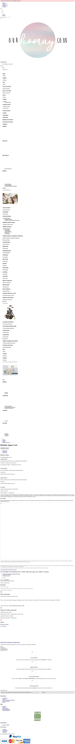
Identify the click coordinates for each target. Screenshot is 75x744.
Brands (4, 702)
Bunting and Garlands (8, 119)
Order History (5, 730)
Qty (1, 579)
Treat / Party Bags (7, 86)
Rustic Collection (6, 289)
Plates (4, 73)
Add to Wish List (3, 580)
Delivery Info (5, 451)
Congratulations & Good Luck (10, 407)
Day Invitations (7, 230)
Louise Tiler (5, 452)
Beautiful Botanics (7, 250)
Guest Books (5, 211)
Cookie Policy (5, 698)
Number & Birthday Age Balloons (11, 186)
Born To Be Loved (8, 168)
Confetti (4, 99)
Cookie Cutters (6, 330)
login (4, 457)
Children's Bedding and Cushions (10, 340)
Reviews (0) (5, 450)
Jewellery (5, 353)
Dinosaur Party (6, 284)
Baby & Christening (8, 406)
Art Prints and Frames (8, 345)
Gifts (4, 349)
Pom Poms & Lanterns (8, 121)
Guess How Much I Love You (9, 293)
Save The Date (7, 233)
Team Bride (5, 254)
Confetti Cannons (8, 102)
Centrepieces (5, 115)
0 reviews (2, 582)
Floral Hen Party (6, 242)
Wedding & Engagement (9, 408)
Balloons (5, 170)
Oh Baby (5, 263)
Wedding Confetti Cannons (9, 222)
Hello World (5, 246)
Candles (4, 112)
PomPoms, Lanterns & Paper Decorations (12, 220)
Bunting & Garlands (8, 219)
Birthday (5, 126)
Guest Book (5, 117)
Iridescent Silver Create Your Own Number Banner (10, 642)
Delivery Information (6, 709)
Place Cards (7, 232)
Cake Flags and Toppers (8, 321)
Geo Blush (5, 272)
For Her (6, 392)
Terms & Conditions (6, 701)
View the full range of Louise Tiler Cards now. (8, 569)
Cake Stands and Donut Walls (9, 326)
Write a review (6, 582)
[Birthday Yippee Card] (4, 447)
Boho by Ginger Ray (7, 280)
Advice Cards (7, 229)
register (7, 457)
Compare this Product (10, 580)
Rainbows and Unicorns (8, 297)
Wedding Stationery (7, 226)
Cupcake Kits (6, 334)
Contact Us (5, 706)
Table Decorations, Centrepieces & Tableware (13, 235)
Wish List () (5, 731)
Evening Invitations (8, 231)
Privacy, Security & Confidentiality (9, 700)
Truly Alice (5, 276)
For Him (6, 393)
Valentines (6, 435)
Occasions (5, 423)
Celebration (5, 395)
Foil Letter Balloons (8, 185)
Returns (4, 707)
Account (4, 729)
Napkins (4, 77)
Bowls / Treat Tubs (7, 90)
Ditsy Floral (5, 259)
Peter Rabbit (5, 267)
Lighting (5, 357)
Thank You (7, 434)
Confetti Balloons (8, 184)
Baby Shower (6, 155)
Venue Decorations (7, 216)
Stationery (5, 124)
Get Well (6, 433)
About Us (4, 699)
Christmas (5, 410)
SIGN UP (43, 692)
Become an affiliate (6, 724)
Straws (4, 95)
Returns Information (6, 710)
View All (6, 420)
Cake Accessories (6, 110)
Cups (4, 82)
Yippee (4, 624)
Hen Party (5, 140)
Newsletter (4, 732)
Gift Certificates (5, 708)
